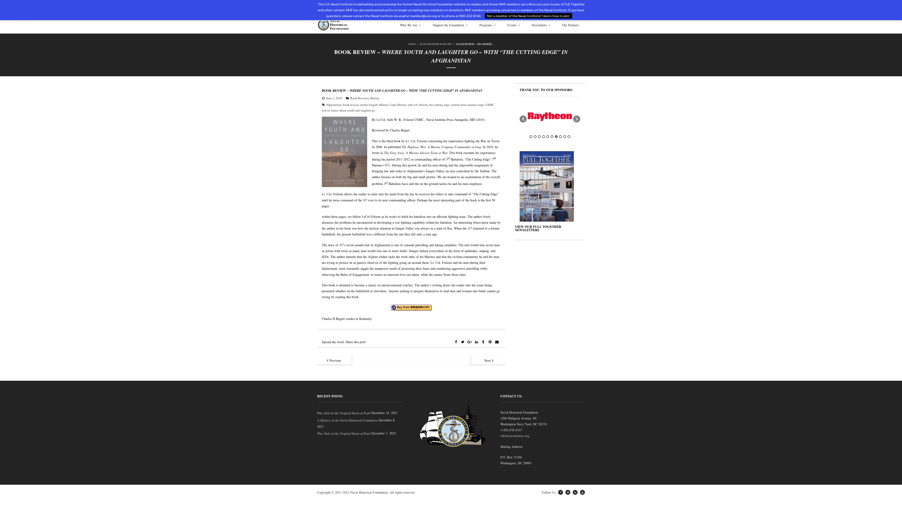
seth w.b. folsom (418, 105)
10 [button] (569, 136)
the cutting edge (439, 105)
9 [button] (564, 136)
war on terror (330, 110)
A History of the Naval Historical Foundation (347, 420)
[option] (550, 116)
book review (350, 105)
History (446, 44)
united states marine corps (467, 105)
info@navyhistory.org (514, 436)
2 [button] (535, 136)
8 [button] (560, 136)
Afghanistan (334, 105)
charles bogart (369, 105)
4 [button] (543, 136)
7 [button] (556, 136)
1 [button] (530, 136)
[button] (523, 119)
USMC (490, 105)
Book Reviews (429, 44)
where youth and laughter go (357, 110)
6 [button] (552, 136)
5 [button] (547, 136)
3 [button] (539, 136)
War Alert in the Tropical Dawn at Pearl (343, 413)
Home (412, 44)
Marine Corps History (392, 105)
